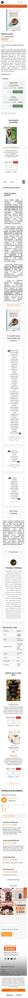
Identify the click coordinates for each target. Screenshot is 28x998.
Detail (11, 167)
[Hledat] (19, 2)
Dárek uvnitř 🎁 (25, 892)
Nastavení (9, 995)
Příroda (19, 631)
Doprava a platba (5, 973)
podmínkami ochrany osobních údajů (9, 929)
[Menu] (2, 2)
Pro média (3, 971)
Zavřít (2, 116)
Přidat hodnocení (8, 816)
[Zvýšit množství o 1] (10, 92)
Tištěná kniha (8, 171)
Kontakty (3, 969)
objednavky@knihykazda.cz (12, 954)
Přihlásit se (6, 934)
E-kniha (14, 171)
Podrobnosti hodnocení (7, 41)
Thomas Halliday (19, 634)
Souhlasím (14, 990)
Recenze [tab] (12, 182)
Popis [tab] (5, 182)
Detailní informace (5, 74)
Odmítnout (19, 995)
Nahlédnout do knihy (13, 305)
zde (17, 986)
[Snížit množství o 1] (6, 92)
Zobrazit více (13, 784)
